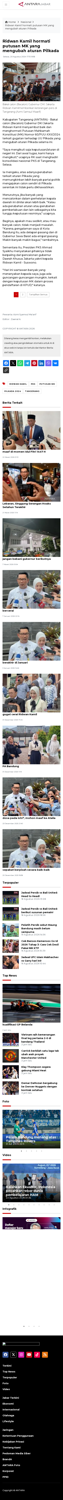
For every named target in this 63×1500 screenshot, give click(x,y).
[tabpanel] (31, 1129)
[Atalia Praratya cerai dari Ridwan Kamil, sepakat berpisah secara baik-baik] (31, 848)
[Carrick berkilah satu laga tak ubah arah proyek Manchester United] (11, 1055)
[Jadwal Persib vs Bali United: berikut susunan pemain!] (11, 913)
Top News (10, 975)
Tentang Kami (11, 1447)
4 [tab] (36, 1151)
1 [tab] (21, 1151)
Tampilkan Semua (38, 294)
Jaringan (8, 1429)
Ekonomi (8, 1403)
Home (12, 22)
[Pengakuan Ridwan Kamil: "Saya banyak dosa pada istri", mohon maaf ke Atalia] (31, 796)
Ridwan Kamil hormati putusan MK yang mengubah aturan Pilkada (29, 27)
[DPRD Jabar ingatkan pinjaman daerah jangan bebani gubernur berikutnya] (31, 537)
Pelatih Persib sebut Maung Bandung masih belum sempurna (39, 928)
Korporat (8, 1471)
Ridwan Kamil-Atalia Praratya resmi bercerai (26, 608)
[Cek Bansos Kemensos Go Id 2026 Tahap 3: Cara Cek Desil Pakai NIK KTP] (11, 945)
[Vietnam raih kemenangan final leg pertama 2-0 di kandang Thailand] (11, 1039)
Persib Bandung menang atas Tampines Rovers (31, 1139)
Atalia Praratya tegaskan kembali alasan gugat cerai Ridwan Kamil (30, 712)
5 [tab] (41, 1151)
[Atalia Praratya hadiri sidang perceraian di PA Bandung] (31, 744)
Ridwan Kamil (18, 384)
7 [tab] (39, 1204)
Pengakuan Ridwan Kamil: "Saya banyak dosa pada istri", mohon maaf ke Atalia (30, 816)
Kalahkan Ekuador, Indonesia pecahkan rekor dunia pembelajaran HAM (30, 1191)
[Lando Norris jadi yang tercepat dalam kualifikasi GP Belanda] (31, 1003)
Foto (6, 1101)
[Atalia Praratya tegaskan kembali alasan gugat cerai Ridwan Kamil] (31, 692)
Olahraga (8, 1415)
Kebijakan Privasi (13, 1441)
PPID (6, 1476)
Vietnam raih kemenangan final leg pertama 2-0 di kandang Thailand (38, 1038)
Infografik (9, 1208)
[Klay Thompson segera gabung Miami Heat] (11, 1071)
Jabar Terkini (11, 1397)
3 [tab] (31, 1151)
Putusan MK (47, 384)
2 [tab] (26, 1151)
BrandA (7, 1459)
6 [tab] (34, 1204)
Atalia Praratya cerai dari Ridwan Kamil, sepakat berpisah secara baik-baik (29, 868)
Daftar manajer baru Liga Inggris (27, 1314)
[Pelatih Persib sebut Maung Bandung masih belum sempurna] (11, 929)
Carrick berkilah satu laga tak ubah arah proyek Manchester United (40, 1054)
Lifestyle (8, 1421)
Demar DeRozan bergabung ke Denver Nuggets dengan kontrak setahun (39, 1087)
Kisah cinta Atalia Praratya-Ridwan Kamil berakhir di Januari (30, 660)
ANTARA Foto (11, 1465)
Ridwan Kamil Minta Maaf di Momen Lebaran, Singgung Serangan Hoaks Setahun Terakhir (27, 503)
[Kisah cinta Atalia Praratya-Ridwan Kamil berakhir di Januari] (31, 641)
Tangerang (32, 391)
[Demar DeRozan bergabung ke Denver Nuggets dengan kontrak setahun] (11, 1087)
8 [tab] (44, 1204)
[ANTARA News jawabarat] (35, 4)
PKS (33, 384)
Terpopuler (11, 882)
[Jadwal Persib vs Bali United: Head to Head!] (11, 897)
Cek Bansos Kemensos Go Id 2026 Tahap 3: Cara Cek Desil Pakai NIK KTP (40, 945)
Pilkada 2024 (12, 391)
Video (7, 1155)
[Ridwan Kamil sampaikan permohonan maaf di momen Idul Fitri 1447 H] (31, 430)
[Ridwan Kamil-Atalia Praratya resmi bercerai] (31, 589)
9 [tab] (49, 1204)
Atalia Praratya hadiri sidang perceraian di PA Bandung (31, 764)
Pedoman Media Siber (17, 1453)
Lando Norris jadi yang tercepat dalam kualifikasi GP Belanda (29, 1022)
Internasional (11, 1409)
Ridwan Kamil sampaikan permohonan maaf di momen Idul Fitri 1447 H (29, 450)
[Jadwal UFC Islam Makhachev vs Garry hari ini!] (11, 962)
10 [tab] (54, 1204)
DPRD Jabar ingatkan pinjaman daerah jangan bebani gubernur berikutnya (29, 557)
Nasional (26, 22)
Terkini (7, 1365)
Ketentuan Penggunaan (18, 1435)
